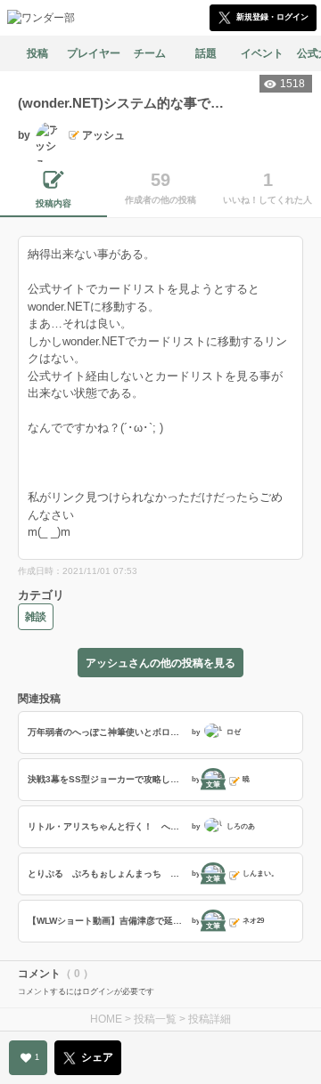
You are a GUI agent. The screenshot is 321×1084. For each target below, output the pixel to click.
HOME (106, 1019)
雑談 (35, 617)
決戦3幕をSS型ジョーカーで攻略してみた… (107, 779)
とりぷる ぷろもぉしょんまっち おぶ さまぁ (107, 873)
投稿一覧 (155, 1019)
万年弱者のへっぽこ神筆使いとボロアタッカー (107, 732)
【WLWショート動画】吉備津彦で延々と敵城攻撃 (107, 921)
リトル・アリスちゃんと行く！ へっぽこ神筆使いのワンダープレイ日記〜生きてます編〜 (107, 826)
